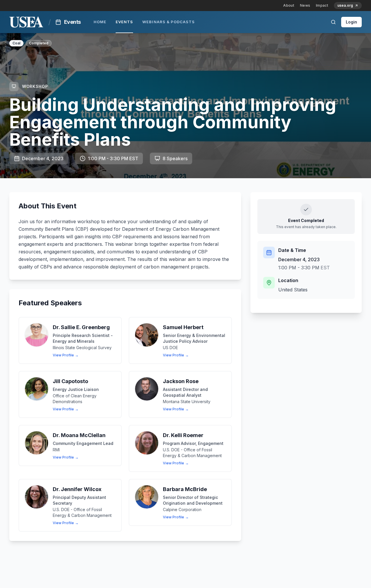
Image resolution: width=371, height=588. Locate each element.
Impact (322, 5)
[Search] (333, 22)
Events (124, 21)
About (288, 5)
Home (100, 21)
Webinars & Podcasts (168, 21)
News (305, 5)
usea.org (345, 5)
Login (351, 21)
